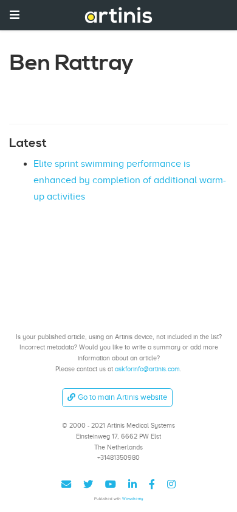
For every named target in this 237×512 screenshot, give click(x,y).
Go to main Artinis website (122, 397)
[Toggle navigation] (14, 15)
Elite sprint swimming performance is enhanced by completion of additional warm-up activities (129, 179)
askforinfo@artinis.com (147, 368)
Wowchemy (132, 498)
